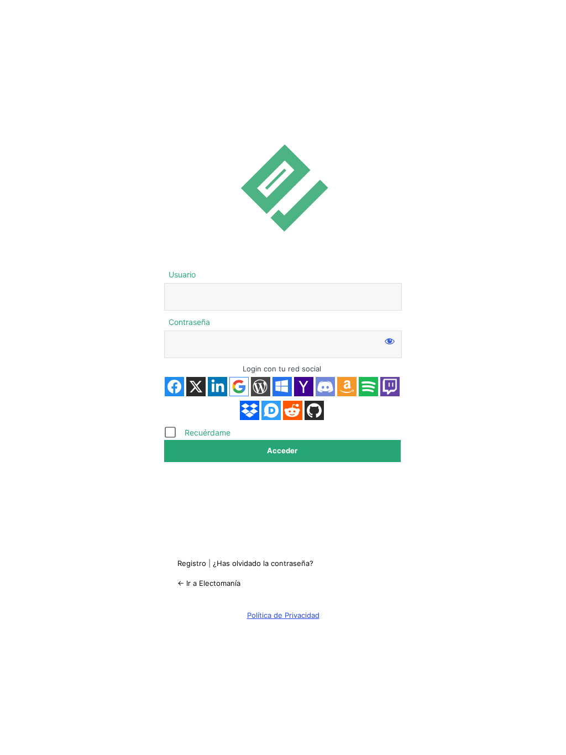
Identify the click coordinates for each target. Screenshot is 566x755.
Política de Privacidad (283, 615)
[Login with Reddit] (292, 410)
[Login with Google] (239, 386)
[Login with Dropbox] (249, 410)
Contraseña (189, 322)
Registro (191, 563)
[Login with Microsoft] (282, 386)
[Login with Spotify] (368, 386)
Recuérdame (207, 432)
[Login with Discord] (325, 386)
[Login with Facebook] (174, 386)
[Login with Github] (314, 410)
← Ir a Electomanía (208, 583)
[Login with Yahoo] (303, 386)
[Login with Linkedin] (217, 386)
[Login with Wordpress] (260, 386)
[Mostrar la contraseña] (390, 340)
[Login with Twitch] (390, 386)
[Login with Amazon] (347, 386)
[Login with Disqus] (271, 410)
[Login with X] (196, 386)
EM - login (283, 187)
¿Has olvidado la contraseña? (263, 563)
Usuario (182, 274)
